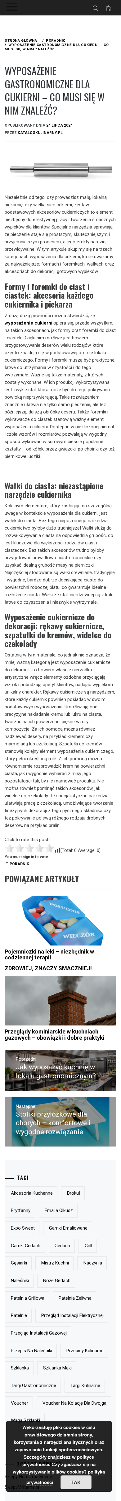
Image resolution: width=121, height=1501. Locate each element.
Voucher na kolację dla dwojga (74, 1403)
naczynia (92, 1263)
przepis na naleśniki (31, 1350)
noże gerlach (56, 1280)
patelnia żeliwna (75, 1298)
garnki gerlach (25, 1245)
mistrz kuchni (55, 1263)
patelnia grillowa (27, 1298)
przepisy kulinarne (85, 1350)
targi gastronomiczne (33, 1385)
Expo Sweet (23, 1228)
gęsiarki (19, 1263)
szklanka (20, 1368)
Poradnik (19, 864)
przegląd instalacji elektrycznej (72, 1315)
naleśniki (20, 1280)
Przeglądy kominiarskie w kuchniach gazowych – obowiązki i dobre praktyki (55, 1034)
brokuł (73, 1193)
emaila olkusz (59, 1210)
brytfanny (20, 1210)
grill (88, 1245)
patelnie (19, 1315)
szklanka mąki (57, 1368)
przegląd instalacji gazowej (39, 1333)
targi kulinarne (85, 1385)
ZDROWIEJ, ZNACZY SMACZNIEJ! (48, 968)
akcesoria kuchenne (32, 1193)
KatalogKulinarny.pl (40, 133)
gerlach (62, 1245)
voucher (19, 1403)
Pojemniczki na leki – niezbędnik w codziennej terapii (49, 954)
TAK (76, 1482)
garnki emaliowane (68, 1228)
